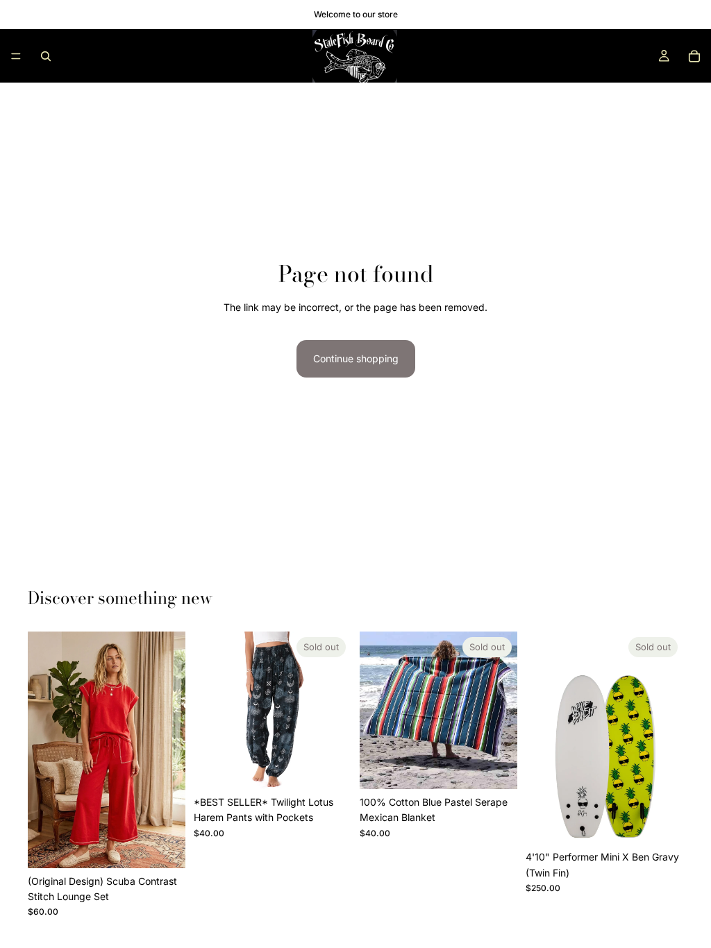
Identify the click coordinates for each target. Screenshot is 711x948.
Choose (175, 846)
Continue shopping (356, 358)
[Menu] (16, 56)
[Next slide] (170, 749)
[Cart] (694, 56)
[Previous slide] (43, 749)
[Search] (46, 56)
